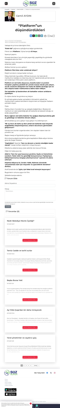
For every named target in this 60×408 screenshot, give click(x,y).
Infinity (35, 365)
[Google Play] (30, 390)
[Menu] (53, 3)
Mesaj (7, 189)
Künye (6, 379)
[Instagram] (54, 372)
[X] (50, 372)
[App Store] (30, 394)
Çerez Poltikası (8, 382)
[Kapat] (31, 403)
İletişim (6, 380)
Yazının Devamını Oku (29, 240)
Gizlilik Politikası (8, 383)
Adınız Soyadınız (11, 183)
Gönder (8, 206)
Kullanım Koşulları (9, 385)
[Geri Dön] (6, 3)
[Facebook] (47, 372)
